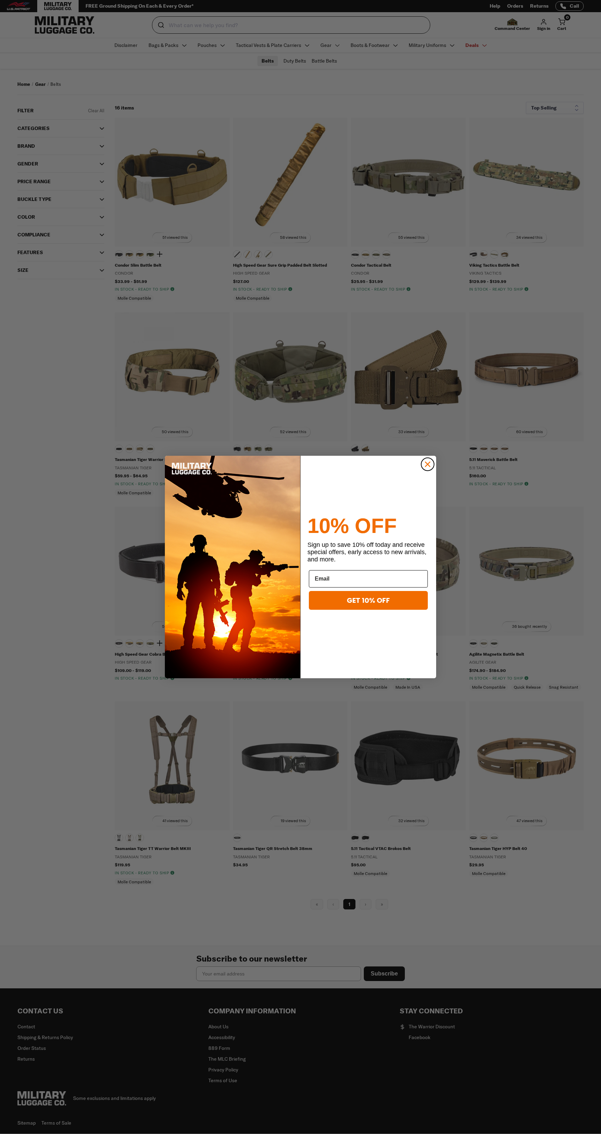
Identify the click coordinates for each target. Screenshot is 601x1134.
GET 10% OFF (368, 600)
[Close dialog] (427, 464)
